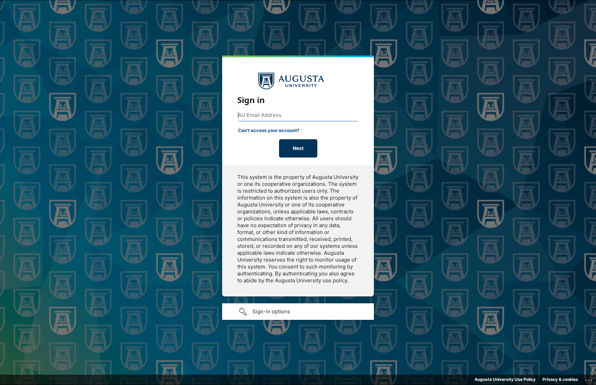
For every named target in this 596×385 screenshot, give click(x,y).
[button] (298, 311)
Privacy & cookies (560, 379)
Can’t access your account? (268, 130)
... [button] (589, 378)
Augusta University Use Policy (505, 379)
